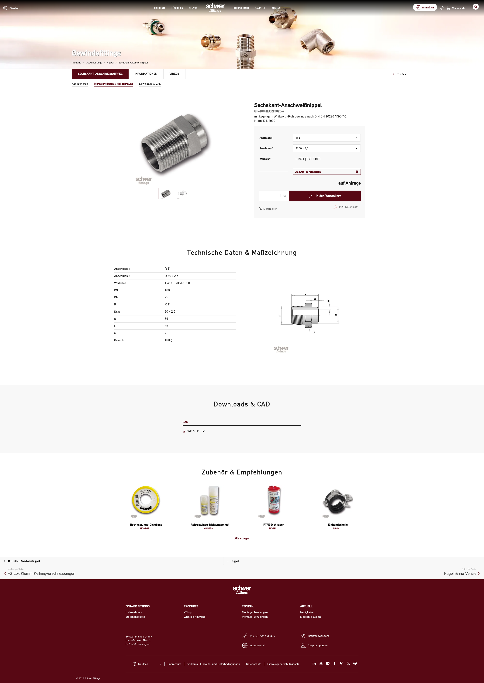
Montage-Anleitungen (255, 612)
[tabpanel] (174, 143)
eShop (188, 612)
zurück (401, 74)
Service (193, 8)
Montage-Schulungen (255, 616)
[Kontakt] (441, 8)
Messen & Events (310, 616)
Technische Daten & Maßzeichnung (113, 83)
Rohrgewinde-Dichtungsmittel (210, 524)
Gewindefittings (94, 62)
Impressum (174, 663)
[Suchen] (476, 7)
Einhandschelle (338, 524)
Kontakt (276, 8)
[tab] (165, 193)
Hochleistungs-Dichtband (146, 524)
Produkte (159, 8)
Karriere (260, 8)
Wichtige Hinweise (195, 616)
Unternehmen (241, 8)
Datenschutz (253, 663)
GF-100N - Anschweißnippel (24, 561)
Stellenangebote (135, 616)
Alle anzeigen (242, 538)
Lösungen (177, 8)
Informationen (146, 74)
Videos (174, 74)
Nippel (110, 62)
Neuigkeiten (307, 612)
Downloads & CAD (150, 83)
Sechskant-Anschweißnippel (133, 62)
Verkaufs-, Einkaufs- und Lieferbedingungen (213, 663)
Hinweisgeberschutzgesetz (283, 663)
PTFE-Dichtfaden (273, 524)
